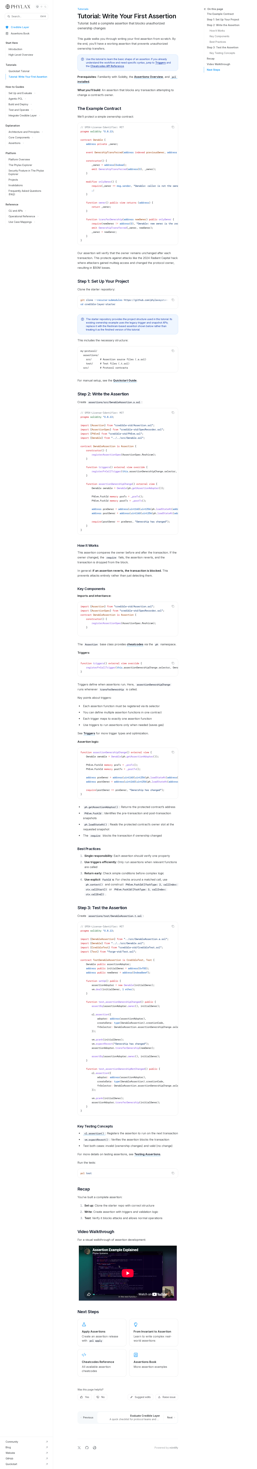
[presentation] (128, 184)
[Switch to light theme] (41, 6)
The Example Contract (220, 13)
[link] (101, 1332)
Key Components (219, 36)
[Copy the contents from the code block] (173, 127)
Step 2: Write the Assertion (223, 25)
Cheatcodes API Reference (107, 66)
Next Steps (213, 69)
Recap (211, 58)
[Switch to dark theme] (45, 6)
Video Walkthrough (218, 64)
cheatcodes (135, 644)
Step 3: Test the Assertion (222, 47)
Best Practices (218, 41)
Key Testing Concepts (222, 52)
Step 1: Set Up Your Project (223, 19)
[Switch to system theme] (37, 6)
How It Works (217, 30)
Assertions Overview (148, 77)
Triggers (160, 62)
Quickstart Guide (125, 380)
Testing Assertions (147, 1154)
